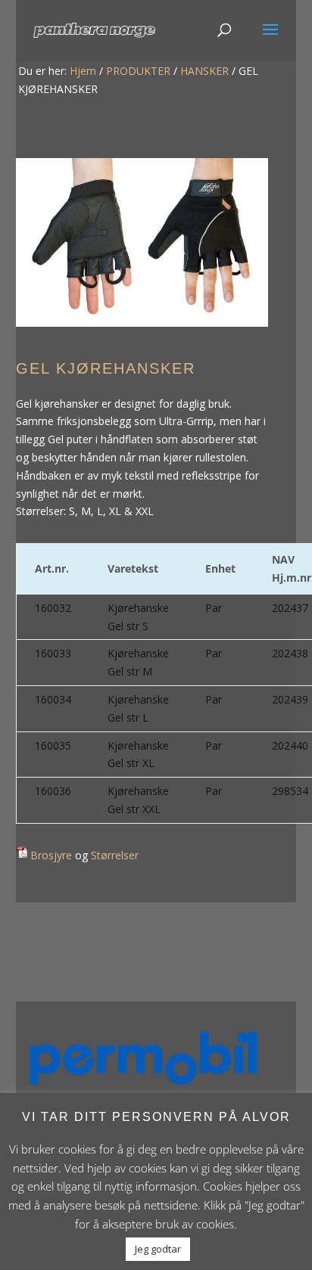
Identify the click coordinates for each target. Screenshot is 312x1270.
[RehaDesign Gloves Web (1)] (142, 322)
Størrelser (115, 855)
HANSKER (204, 71)
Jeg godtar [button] (158, 1249)
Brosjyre (51, 855)
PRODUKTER (138, 71)
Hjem (83, 71)
